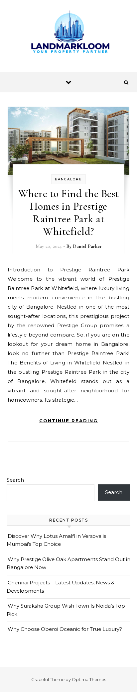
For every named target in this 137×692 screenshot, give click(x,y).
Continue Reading (68, 420)
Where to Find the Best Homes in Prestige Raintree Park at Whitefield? (68, 212)
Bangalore (68, 179)
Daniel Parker (87, 246)
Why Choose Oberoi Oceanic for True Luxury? (65, 629)
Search (15, 480)
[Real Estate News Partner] (68, 33)
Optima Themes (89, 679)
